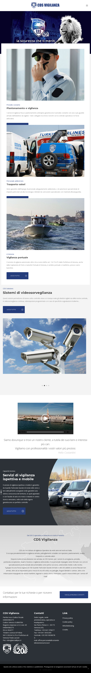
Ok (40, 670)
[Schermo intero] (71, 432)
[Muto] (68, 432)
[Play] (20, 432)
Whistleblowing (68, 626)
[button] (45, 418)
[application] (45, 418)
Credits (65, 629)
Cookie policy (67, 622)
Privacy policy (67, 618)
